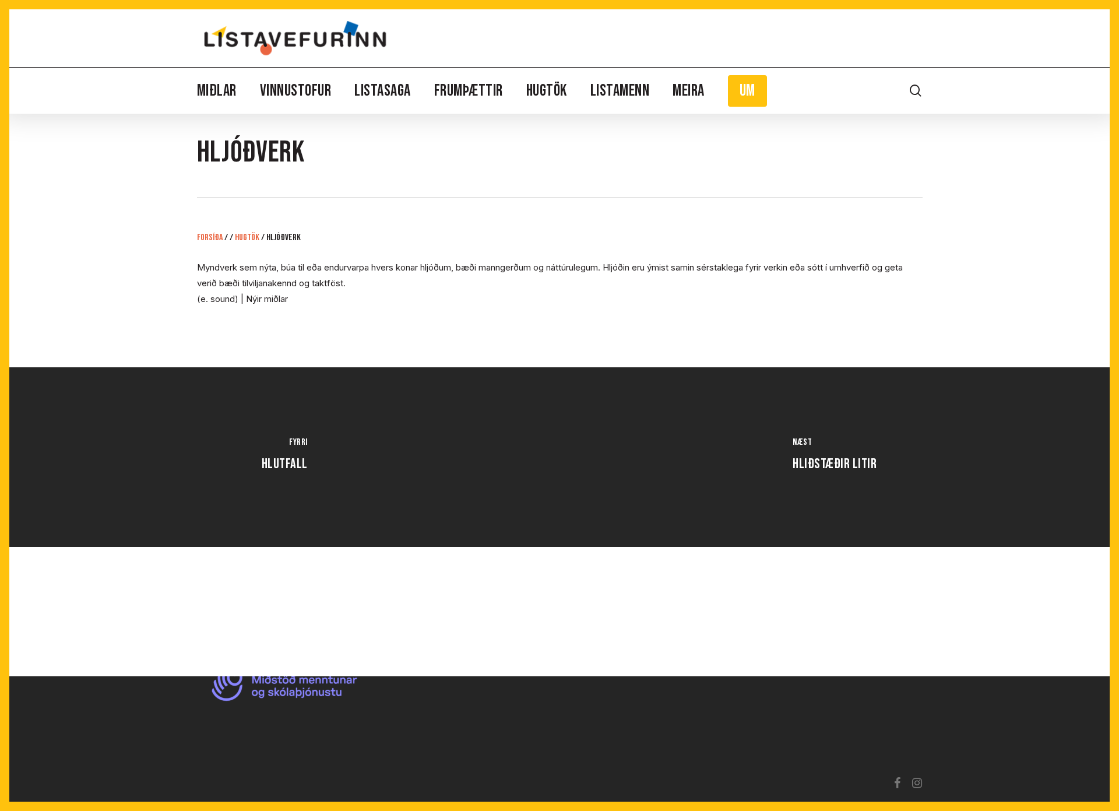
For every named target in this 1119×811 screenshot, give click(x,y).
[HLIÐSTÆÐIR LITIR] (835, 457)
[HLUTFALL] (284, 457)
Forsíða (210, 237)
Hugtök (247, 237)
